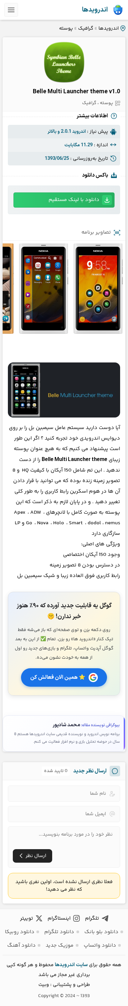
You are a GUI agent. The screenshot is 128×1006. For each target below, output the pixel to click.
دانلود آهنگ (21, 945)
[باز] (11, 10)
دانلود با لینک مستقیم (74, 200)
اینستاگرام (59, 918)
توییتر (26, 918)
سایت (82, 965)
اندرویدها (95, 10)
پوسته (66, 28)
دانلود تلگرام (59, 932)
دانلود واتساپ (100, 945)
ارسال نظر (36, 856)
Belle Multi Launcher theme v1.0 (76, 91)
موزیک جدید (60, 945)
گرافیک (85, 28)
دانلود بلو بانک (101, 932)
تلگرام (92, 918)
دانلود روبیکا (19, 932)
